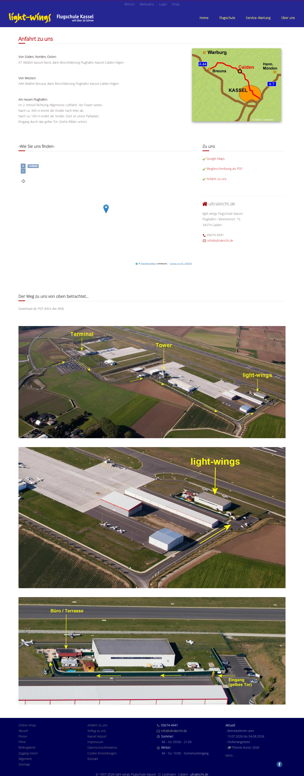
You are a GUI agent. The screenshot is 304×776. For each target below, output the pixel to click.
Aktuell (23, 731)
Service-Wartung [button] (258, 18)
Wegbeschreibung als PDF (225, 168)
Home (204, 18)
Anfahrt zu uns (217, 179)
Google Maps (216, 158)
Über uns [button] (288, 18)
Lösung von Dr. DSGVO (181, 264)
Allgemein (25, 759)
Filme (22, 742)
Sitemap (24, 764)
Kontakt (92, 759)
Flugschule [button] (227, 18)
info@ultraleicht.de (220, 240)
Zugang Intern (28, 753)
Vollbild (33, 166)
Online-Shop (27, 725)
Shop (175, 4)
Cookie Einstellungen (102, 753)
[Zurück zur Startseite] (51, 17)
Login (163, 4)
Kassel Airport (97, 736)
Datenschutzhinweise (102, 747)
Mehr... (230, 755)
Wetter (129, 4)
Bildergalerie (27, 747)
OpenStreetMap (148, 264)
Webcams (147, 4)
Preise (22, 736)
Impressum (95, 742)
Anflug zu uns (96, 731)
